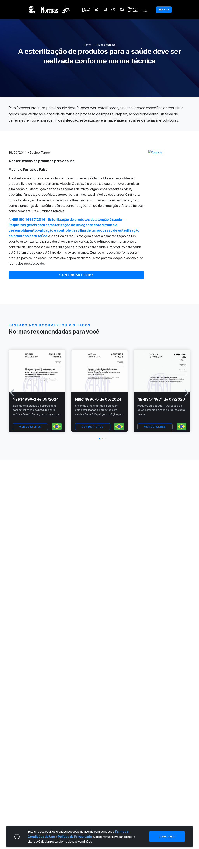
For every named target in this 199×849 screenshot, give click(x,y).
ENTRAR (163, 9)
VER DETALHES (30, 426)
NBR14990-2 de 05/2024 (36, 399)
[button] (99, 438)
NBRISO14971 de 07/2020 (161, 399)
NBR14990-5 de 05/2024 (98, 399)
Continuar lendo (76, 275)
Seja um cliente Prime (137, 10)
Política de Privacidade (75, 836)
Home (87, 44)
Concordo (167, 836)
